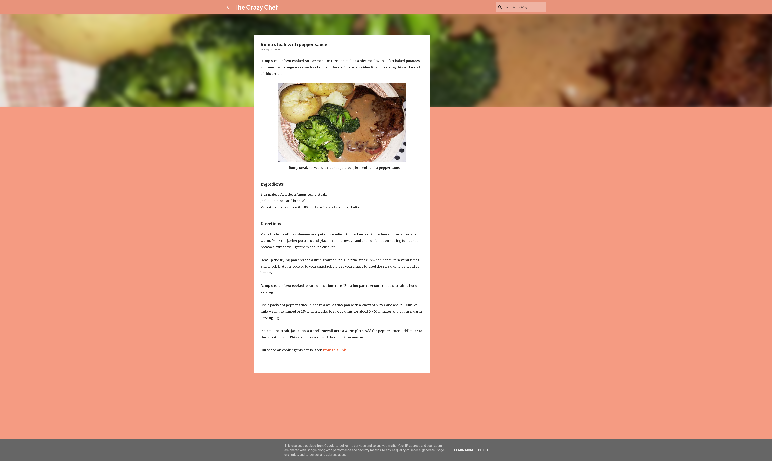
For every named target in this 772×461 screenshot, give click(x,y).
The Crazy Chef (256, 7)
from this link (334, 350)
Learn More (464, 450)
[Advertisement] (342, 407)
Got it (483, 450)
